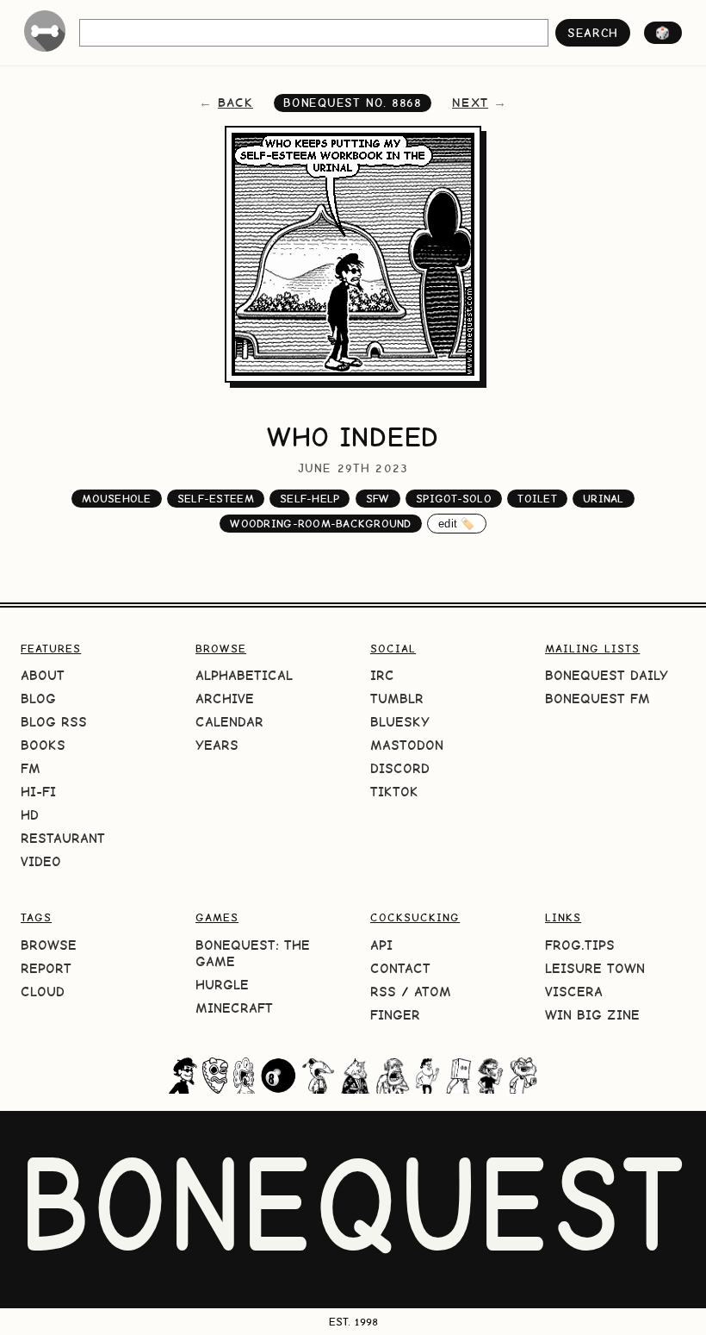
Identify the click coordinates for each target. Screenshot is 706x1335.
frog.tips (580, 945)
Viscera (574, 991)
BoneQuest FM (597, 698)
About (43, 675)
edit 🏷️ (456, 523)
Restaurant (63, 838)
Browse (49, 945)
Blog (38, 698)
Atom (432, 991)
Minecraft (234, 1008)
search (592, 33)
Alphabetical (244, 675)
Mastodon (406, 745)
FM (30, 768)
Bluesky (400, 722)
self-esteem (215, 498)
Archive (224, 698)
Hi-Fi (38, 791)
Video (41, 861)
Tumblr (397, 698)
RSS (383, 991)
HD (30, 815)
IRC (382, 675)
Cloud (43, 991)
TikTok (394, 791)
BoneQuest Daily (606, 675)
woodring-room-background (320, 523)
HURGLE (222, 984)
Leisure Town (595, 968)
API (381, 945)
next (470, 102)
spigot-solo (454, 498)
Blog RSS (54, 722)
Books (43, 745)
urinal (603, 498)
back (235, 102)
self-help (309, 498)
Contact (400, 968)
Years (216, 745)
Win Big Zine (592, 1015)
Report (46, 968)
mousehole (116, 498)
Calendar (229, 722)
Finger (395, 1015)
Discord (400, 768)
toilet (537, 498)
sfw (378, 498)
